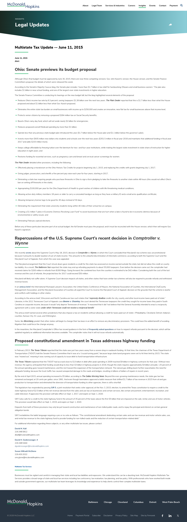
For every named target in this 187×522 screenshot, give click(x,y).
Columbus (138, 502)
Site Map (134, 516)
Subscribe (96, 516)
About (85, 6)
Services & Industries (115, 6)
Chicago (108, 502)
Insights (142, 6)
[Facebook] (162, 515)
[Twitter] (178, 515)
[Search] (181, 5)
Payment (174, 6)
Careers (131, 6)
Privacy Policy (121, 516)
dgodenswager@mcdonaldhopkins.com (32, 446)
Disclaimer (108, 516)
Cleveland (123, 502)
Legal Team (97, 6)
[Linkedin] (170, 515)
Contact (162, 6)
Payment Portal (82, 516)
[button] (170, 25)
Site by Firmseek (148, 516)
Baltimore (93, 502)
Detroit (152, 502)
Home (70, 516)
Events (152, 6)
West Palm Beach (171, 502)
